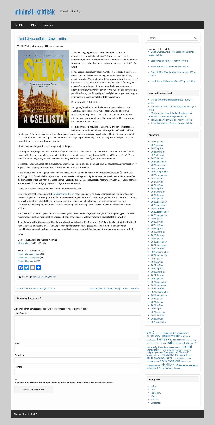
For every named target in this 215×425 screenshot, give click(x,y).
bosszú (165, 333)
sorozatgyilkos (179, 358)
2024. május (157, 185)
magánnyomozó (175, 350)
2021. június (157, 302)
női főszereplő (182, 352)
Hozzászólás (22, 313)
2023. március (158, 231)
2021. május (157, 305)
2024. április (157, 188)
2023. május (157, 225)
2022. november (159, 245)
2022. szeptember (159, 252)
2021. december (159, 282)
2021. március (158, 312)
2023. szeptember (159, 211)
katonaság (152, 347)
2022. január (157, 278)
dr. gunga (39, 46)
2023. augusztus (159, 215)
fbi (171, 340)
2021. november (159, 285)
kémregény (38, 276)
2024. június (157, 181)
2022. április (157, 268)
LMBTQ (163, 350)
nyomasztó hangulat (164, 352)
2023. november (159, 205)
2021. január (157, 318)
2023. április (157, 228)
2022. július (156, 258)
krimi (45, 276)
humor (156, 343)
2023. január (157, 238)
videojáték (156, 402)
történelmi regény (186, 365)
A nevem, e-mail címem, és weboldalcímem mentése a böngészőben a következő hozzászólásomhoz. (64, 382)
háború (163, 343)
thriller (52, 276)
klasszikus (163, 347)
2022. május (157, 265)
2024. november (159, 165)
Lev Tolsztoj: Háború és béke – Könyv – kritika (173, 81)
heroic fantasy (191, 340)
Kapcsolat (49, 25)
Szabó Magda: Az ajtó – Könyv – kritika (169, 60)
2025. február (157, 155)
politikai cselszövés (153, 355)
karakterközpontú (187, 343)
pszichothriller (170, 355)
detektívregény (171, 335)
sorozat (154, 399)
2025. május (157, 145)
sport (189, 358)
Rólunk (34, 25)
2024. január (157, 198)
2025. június (157, 141)
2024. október (158, 168)
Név (17, 344)
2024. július (156, 178)
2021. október (158, 288)
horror (150, 343)
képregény (156, 392)
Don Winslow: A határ (63, 194)
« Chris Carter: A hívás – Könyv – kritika (36, 288)
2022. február (157, 275)
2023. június (157, 221)
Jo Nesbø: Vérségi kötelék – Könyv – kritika (171, 123)
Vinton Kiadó (24, 243)
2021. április (157, 308)
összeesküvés (165, 368)
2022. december (159, 241)
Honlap (18, 367)
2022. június (157, 261)
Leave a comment (56, 46)
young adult (152, 368)
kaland (172, 342)
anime (154, 386)
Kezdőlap (19, 25)
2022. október (158, 248)
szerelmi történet (153, 361)
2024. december (159, 161)
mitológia (187, 350)
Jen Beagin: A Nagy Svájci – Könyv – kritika (171, 119)
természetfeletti (153, 366)
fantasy (163, 339)
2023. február (157, 235)
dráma (186, 336)
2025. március (158, 151)
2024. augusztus (159, 175)
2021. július (156, 298)
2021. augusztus (159, 295)
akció (150, 332)
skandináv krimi (163, 357)
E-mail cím (20, 355)
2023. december (159, 201)
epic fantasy (151, 340)
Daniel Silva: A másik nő (29, 254)
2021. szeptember (159, 292)
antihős (158, 333)
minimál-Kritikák (34, 12)
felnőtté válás (179, 340)
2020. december (159, 322)
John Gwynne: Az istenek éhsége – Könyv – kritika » (114, 288)
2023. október (158, 208)
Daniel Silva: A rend (27, 261)
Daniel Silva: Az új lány (28, 257)
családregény (183, 333)
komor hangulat (175, 347)
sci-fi (150, 357)
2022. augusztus (159, 255)
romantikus (185, 355)
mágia (150, 352)
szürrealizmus (186, 361)
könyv (25, 276)
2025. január (157, 158)
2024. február (157, 195)
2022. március (158, 271)
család (172, 333)
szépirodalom (170, 361)
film (153, 389)
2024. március (158, 191)
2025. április (157, 148)
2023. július (156, 218)
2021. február (157, 315)
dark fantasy (153, 336)
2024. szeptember (159, 171)
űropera (177, 368)
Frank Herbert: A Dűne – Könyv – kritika (170, 66)
